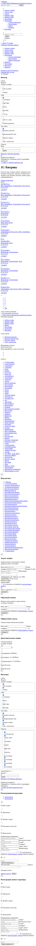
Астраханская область (12, 487)
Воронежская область (12, 497)
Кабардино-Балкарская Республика (16, 501)
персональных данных (25, 611)
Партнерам (8, 20)
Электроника (9, 467)
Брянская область (10, 490)
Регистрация (12, 24)
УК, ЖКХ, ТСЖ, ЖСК (12, 454)
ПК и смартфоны (10, 431)
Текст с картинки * (7, 590)
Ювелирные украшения (12, 469)
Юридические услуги (12, 471)
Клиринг (7, 407)
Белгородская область (12, 489)
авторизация (9, 798)
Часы (6, 464)
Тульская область (10, 546)
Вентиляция (9, 386)
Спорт (7, 443)
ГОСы (7, 390)
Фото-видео (8, 457)
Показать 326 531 (6, 70)
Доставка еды (9, 398)
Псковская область (11, 523)
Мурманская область (11, 518)
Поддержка (8, 19)
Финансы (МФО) (10, 455)
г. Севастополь (9, 551)
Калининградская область (13, 502)
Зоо (6, 400)
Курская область (10, 511)
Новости (11, 27)
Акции (7, 14)
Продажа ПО (9, 436)
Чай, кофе (8, 462)
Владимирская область (12, 492)
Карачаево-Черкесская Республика (16, 506)
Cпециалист (9, 366)
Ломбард (7, 414)
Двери (7, 391)
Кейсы (10, 26)
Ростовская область (11, 537)
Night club (8, 374)
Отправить (5, 592)
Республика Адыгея (11, 525)
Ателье (7, 381)
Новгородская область (12, 520)
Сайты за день (9, 320)
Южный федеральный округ (14, 547)
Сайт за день (10, 72)
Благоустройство (10, 383)
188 (6, 308)
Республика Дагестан (12, 527)
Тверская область (10, 544)
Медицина (8, 419)
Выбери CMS (9, 15)
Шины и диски (9, 466)
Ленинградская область (12, 513)
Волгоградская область (12, 494)
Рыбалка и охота (10, 441)
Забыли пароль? (6, 873)
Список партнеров (14, 22)
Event (6, 369)
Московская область (11, 516)
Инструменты (9, 403)
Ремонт (7, 438)
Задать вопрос (27, 3)
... (5, 306)
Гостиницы (8, 388)
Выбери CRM (9, 17)
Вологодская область (11, 496)
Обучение (8, 424)
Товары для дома (10, 450)
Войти (14, 873)
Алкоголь (8, 379)
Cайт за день (9, 12)
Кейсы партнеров (14, 60)
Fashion (7, 371)
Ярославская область (11, 549)
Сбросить (15, 70)
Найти (21, 5)
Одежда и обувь (10, 426)
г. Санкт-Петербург (11, 483)
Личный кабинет (13, 45)
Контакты (8, 29)
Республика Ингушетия (12, 528)
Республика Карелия (11, 532)
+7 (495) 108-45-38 (7, 3)
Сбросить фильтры (13, 154)
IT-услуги (8, 372)
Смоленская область (11, 540)
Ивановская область (11, 499)
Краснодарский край (11, 509)
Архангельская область (12, 485)
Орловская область (11, 521)
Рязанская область (10, 539)
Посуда (7, 435)
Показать (4, 154)
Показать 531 (5, 779)
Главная (3, 72)
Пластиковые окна (11, 433)
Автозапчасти (9, 376)
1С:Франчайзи (9, 362)
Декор (7, 393)
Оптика (7, 428)
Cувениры (8, 367)
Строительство (9, 445)
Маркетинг (8, 416)
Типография (9, 448)
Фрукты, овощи (10, 459)
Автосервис (8, 378)
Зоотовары (8, 402)
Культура (7, 412)
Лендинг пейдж (10, 340)
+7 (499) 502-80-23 (7, 787)
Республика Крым (11, 535)
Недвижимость (9, 421)
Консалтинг (8, 410)
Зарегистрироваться (7, 863)
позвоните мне (17, 3)
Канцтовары (9, 405)
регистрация (9, 797)
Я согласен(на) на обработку (16, 853)
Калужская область (11, 504)
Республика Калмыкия (12, 530)
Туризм (7, 452)
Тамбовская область (11, 542)
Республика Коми (10, 534)
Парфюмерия (9, 429)
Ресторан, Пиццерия (11, 440)
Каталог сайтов (10, 10)
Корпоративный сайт (12, 338)
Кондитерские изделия (12, 409)
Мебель (7, 417)
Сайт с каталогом (10, 342)
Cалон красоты (9, 364)
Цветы (7, 460)
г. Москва (4, 1)
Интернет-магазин (11, 337)
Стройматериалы (10, 447)
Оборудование (9, 422)
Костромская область (11, 508)
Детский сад (9, 397)
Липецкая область (10, 515)
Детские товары (10, 395)
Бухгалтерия (9, 384)
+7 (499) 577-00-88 (7, 43)
